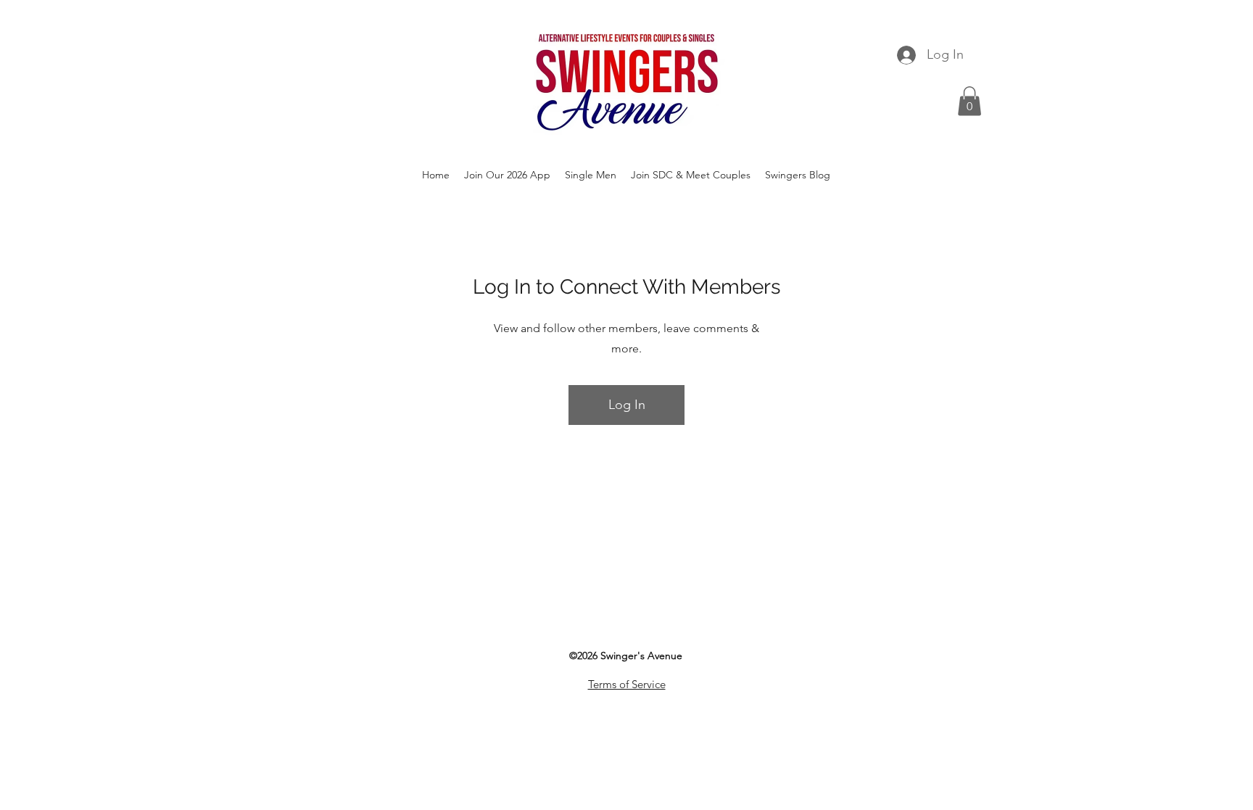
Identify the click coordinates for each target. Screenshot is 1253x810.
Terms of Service (627, 684)
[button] (969, 101)
